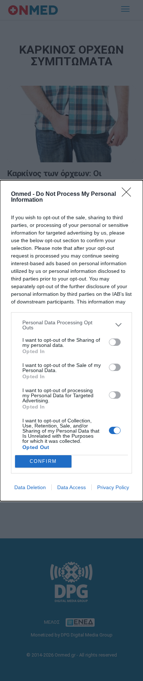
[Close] (129, 194)
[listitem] (71, 325)
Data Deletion (30, 487)
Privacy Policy (113, 487)
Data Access (71, 487)
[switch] (115, 342)
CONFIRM (43, 461)
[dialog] (71, 340)
